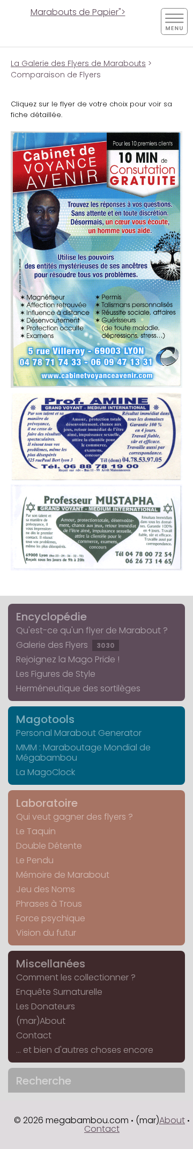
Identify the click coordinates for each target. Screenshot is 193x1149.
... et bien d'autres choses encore (84, 1050)
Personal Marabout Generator (79, 733)
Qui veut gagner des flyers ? (74, 817)
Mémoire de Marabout (62, 875)
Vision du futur (46, 933)
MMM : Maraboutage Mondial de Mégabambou (83, 752)
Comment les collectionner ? (76, 977)
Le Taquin (36, 831)
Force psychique (50, 918)
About (172, 1120)
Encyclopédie (51, 616)
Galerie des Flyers (65, 645)
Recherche (43, 1080)
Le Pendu (35, 860)
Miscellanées (50, 963)
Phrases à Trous (49, 904)
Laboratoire (47, 803)
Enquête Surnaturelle (59, 992)
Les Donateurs (45, 1006)
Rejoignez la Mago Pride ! (68, 659)
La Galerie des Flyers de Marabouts (78, 63)
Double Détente (49, 846)
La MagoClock (45, 772)
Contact (33, 1035)
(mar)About (40, 1021)
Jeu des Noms (45, 889)
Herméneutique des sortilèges (78, 688)
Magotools (45, 719)
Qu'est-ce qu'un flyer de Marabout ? (92, 630)
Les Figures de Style (55, 674)
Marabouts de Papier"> (78, 12)
